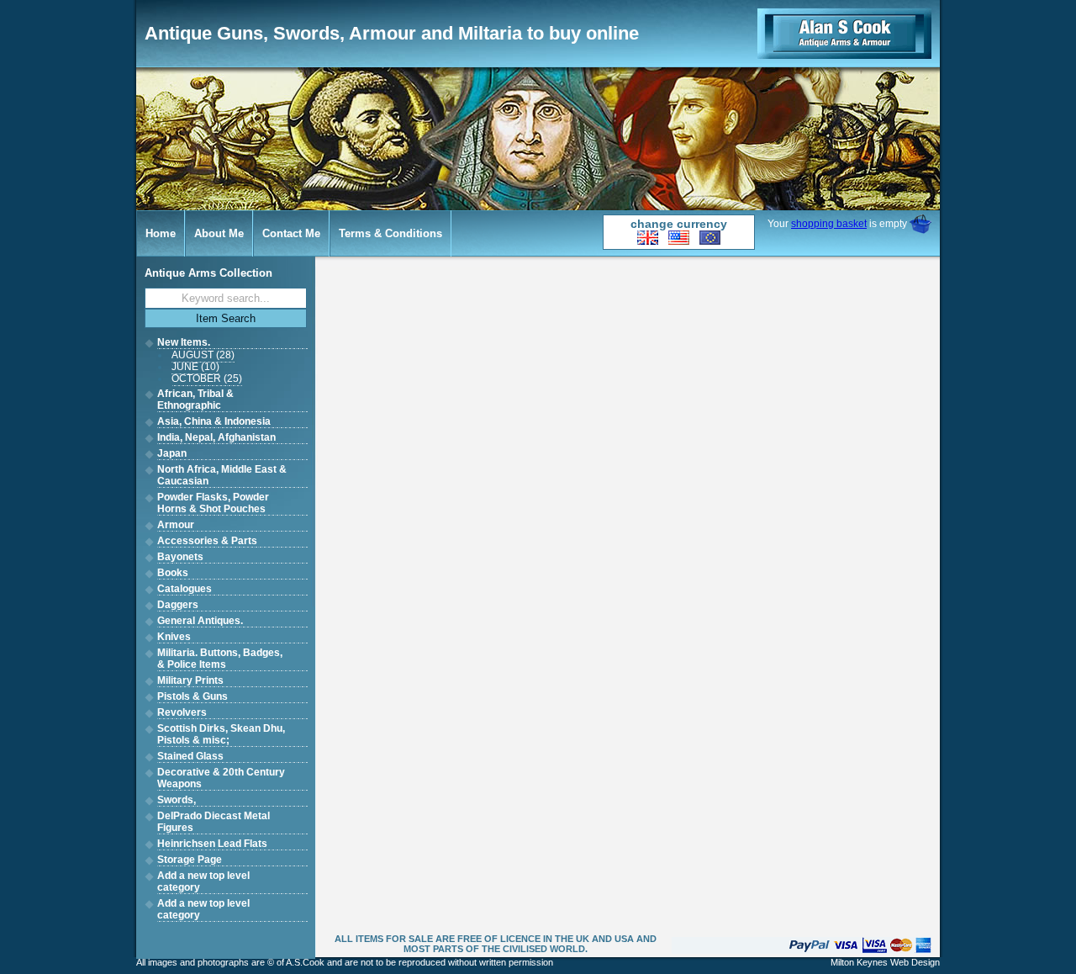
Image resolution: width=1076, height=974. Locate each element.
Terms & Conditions (390, 233)
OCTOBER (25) (206, 378)
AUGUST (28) (203, 355)
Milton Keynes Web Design (885, 962)
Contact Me (291, 233)
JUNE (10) (195, 367)
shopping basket (829, 224)
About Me (219, 233)
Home (160, 233)
